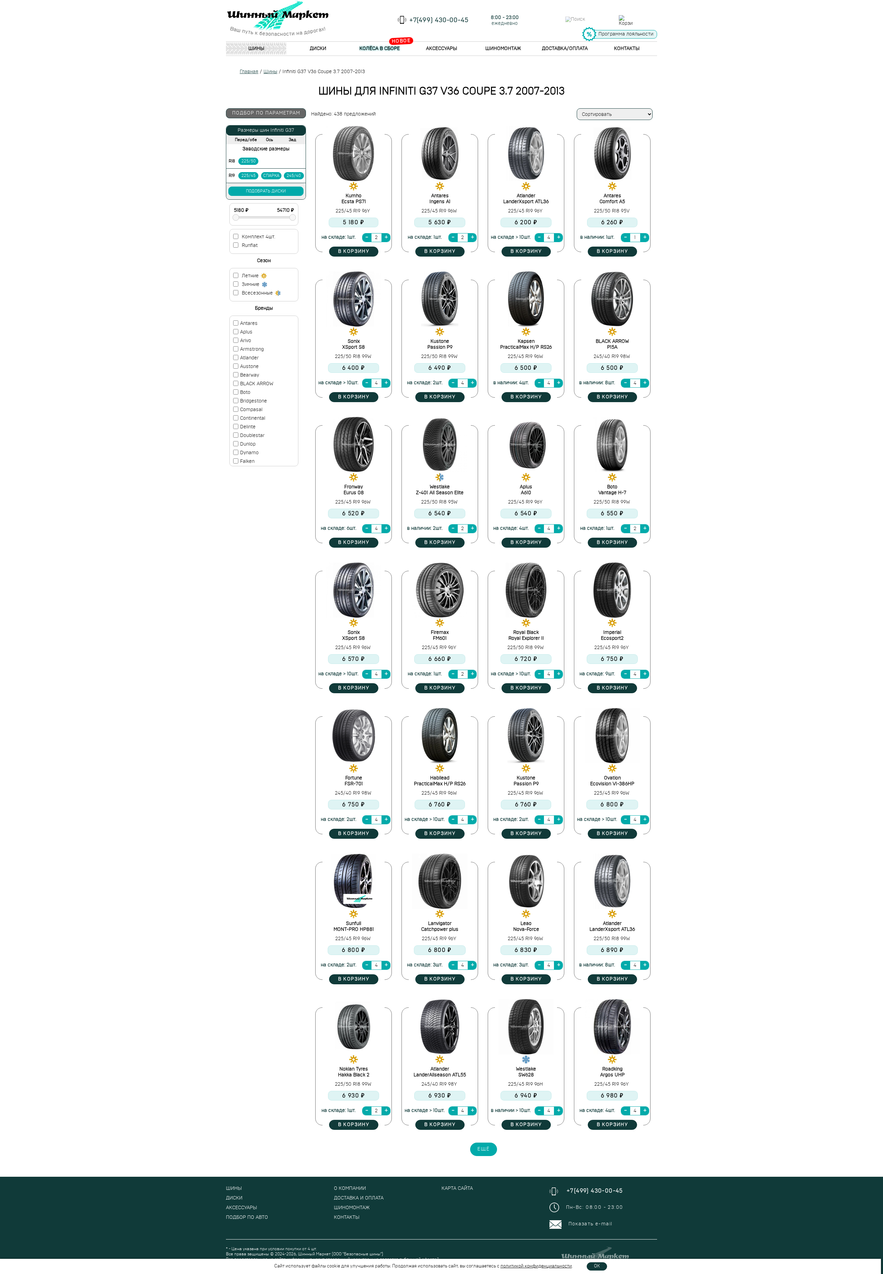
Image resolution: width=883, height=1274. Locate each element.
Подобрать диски (266, 191)
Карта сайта (457, 1188)
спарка (271, 175)
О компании (350, 1188)
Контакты (626, 48)
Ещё (483, 1149)
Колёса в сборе (379, 48)
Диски (318, 48)
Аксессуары (441, 48)
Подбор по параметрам (266, 113)
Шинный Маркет (314, 1254)
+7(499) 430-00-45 (439, 20)
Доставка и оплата (359, 1198)
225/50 (248, 161)
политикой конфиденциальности (536, 1266)
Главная (249, 71)
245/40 (294, 175)
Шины (256, 48)
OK (597, 1266)
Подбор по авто (247, 1217)
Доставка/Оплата (565, 48)
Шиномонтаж (503, 48)
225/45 (248, 175)
